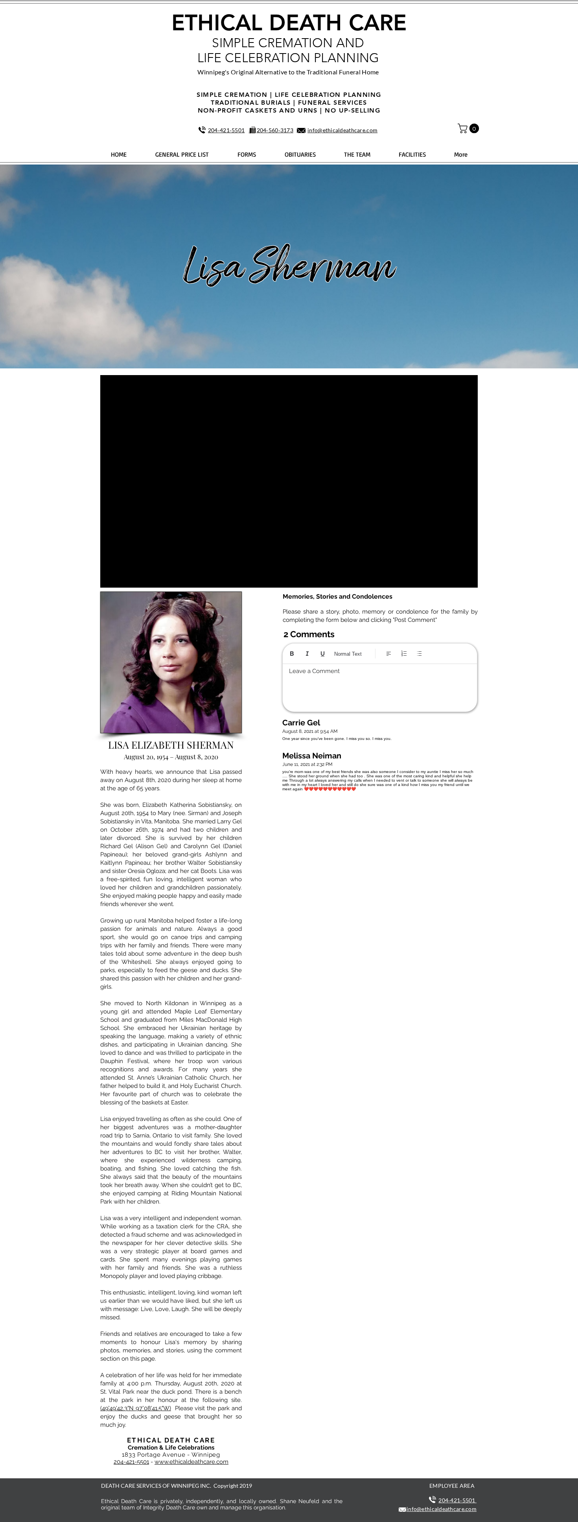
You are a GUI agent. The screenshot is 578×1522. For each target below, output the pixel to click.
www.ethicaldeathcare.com (191, 1461)
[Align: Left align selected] (388, 653)
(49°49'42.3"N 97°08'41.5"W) (135, 1408)
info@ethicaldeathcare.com (342, 130)
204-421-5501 (131, 1461)
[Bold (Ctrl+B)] (292, 653)
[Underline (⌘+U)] (322, 653)
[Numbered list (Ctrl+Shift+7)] (404, 653)
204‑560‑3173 (275, 130)
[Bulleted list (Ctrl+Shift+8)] (419, 653)
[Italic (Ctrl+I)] (307, 653)
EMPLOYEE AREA (452, 1485)
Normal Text (348, 654)
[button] (469, 128)
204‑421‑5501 (226, 130)
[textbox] (380, 686)
